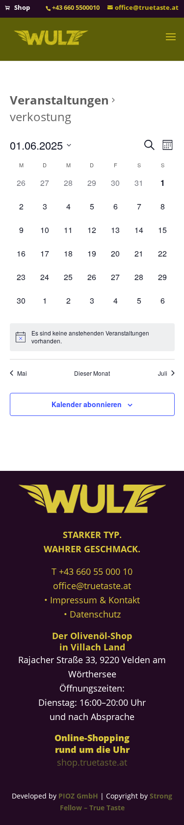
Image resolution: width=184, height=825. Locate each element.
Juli (162, 373)
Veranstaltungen (59, 100)
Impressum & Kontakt (95, 600)
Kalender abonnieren (87, 404)
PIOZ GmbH (78, 795)
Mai (22, 373)
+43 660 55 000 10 (95, 571)
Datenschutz (95, 614)
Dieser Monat (92, 373)
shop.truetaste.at (92, 762)
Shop (22, 7)
